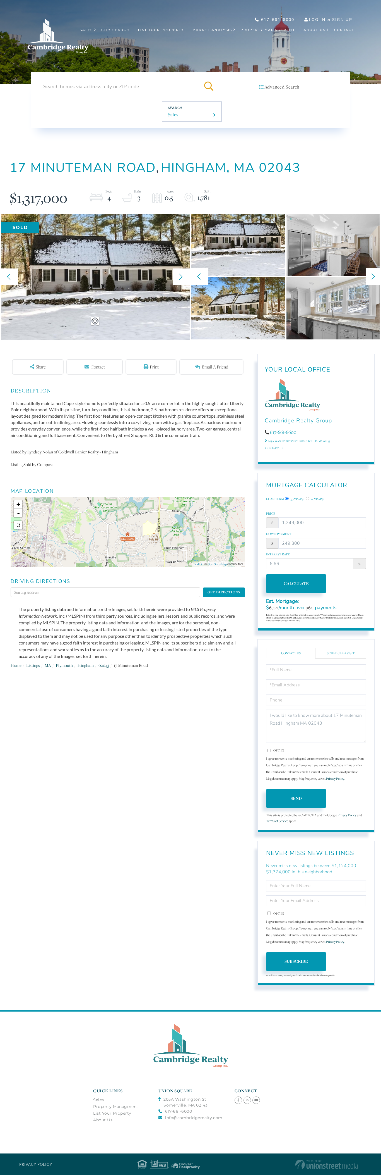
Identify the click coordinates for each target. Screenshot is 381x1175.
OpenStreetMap (217, 564)
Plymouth (64, 665)
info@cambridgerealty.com (194, 1117)
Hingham (86, 665)
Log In (317, 19)
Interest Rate (278, 554)
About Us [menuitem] (314, 30)
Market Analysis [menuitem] (212, 30)
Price (270, 513)
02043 (103, 665)
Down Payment (278, 534)
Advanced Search (282, 87)
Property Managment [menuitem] (115, 1106)
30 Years (296, 499)
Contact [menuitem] (344, 30)
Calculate (296, 583)
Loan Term (275, 499)
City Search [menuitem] (115, 30)
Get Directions (224, 592)
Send (296, 798)
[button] (209, 87)
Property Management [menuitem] (268, 30)
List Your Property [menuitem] (161, 30)
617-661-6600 (283, 432)
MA (48, 665)
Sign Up (342, 19)
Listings (33, 665)
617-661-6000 (276, 19)
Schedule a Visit (341, 653)
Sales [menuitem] (86, 30)
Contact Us (274, 448)
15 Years (317, 499)
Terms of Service (277, 821)
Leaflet (198, 564)
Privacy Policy (335, 778)
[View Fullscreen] (18, 525)
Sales (173, 114)
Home (16, 665)
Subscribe (296, 961)
